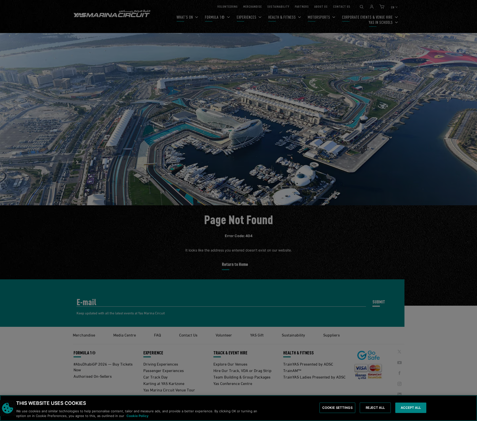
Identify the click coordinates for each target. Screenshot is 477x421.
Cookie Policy (137, 416)
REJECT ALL (375, 408)
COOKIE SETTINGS (337, 408)
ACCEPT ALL (411, 408)
